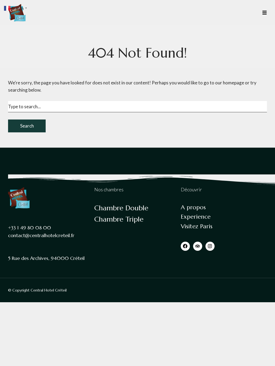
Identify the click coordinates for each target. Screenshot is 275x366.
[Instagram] (210, 246)
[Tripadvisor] (197, 246)
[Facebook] (185, 246)
